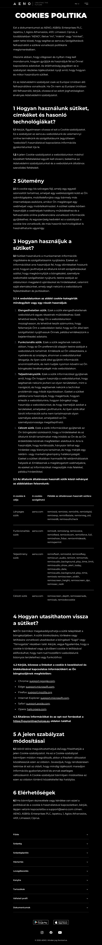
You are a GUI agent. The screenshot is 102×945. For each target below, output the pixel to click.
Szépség (17, 843)
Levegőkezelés (20, 871)
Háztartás (18, 862)
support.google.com (42, 681)
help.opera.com (36, 709)
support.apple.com (38, 703)
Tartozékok (19, 889)
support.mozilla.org (40, 692)
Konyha (17, 880)
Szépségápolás (20, 853)
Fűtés (16, 834)
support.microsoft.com (40, 686)
